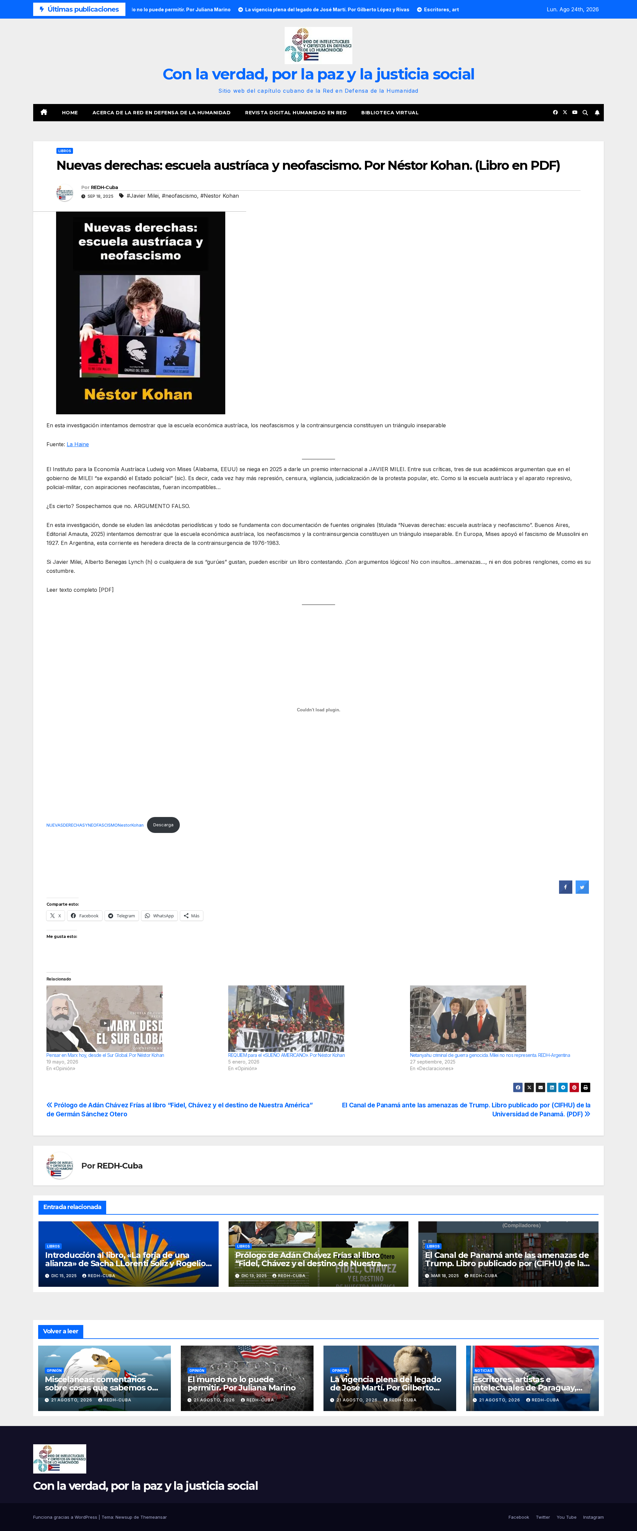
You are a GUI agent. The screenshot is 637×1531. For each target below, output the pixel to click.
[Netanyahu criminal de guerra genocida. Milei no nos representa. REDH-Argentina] (497, 1018)
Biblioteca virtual (390, 113)
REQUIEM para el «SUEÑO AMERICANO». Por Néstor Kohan (286, 1055)
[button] (585, 112)
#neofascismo (179, 195)
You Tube (567, 1517)
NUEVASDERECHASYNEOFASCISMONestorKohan (95, 824)
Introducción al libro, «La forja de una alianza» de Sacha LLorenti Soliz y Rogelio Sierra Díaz (125, 1263)
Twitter (543, 1517)
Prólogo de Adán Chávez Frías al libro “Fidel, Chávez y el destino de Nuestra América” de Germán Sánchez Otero (308, 1263)
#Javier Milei (143, 195)
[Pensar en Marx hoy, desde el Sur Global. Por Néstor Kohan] (134, 1018)
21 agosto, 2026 (72, 1399)
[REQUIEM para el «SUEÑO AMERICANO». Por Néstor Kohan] (315, 1018)
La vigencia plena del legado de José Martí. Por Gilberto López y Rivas (385, 1388)
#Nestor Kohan (219, 195)
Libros (64, 151)
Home (70, 113)
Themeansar (153, 1517)
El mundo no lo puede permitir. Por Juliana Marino (241, 1383)
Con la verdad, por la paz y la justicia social (319, 73)
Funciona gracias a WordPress (66, 1517)
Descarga (163, 824)
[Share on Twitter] (582, 891)
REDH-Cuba (104, 187)
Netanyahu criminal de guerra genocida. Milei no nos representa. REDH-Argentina (490, 1055)
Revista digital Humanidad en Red (296, 113)
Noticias (483, 1371)
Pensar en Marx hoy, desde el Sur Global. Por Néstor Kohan (105, 1055)
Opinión (54, 1371)
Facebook (519, 1517)
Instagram (593, 1517)
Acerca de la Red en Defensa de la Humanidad (162, 113)
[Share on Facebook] (565, 891)
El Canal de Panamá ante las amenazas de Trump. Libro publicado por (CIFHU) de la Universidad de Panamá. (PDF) (507, 1263)
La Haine (78, 444)
